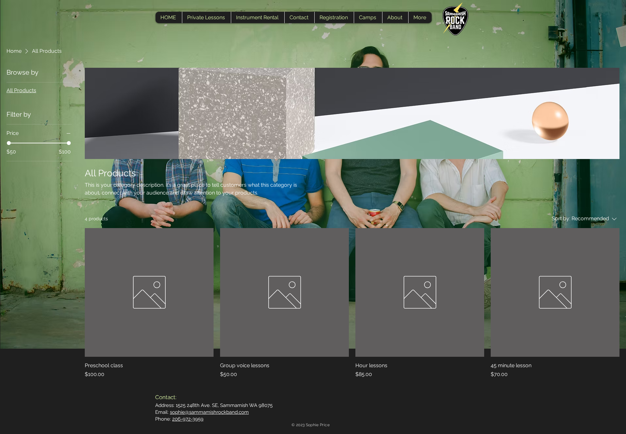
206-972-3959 (187, 419)
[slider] (9, 143)
